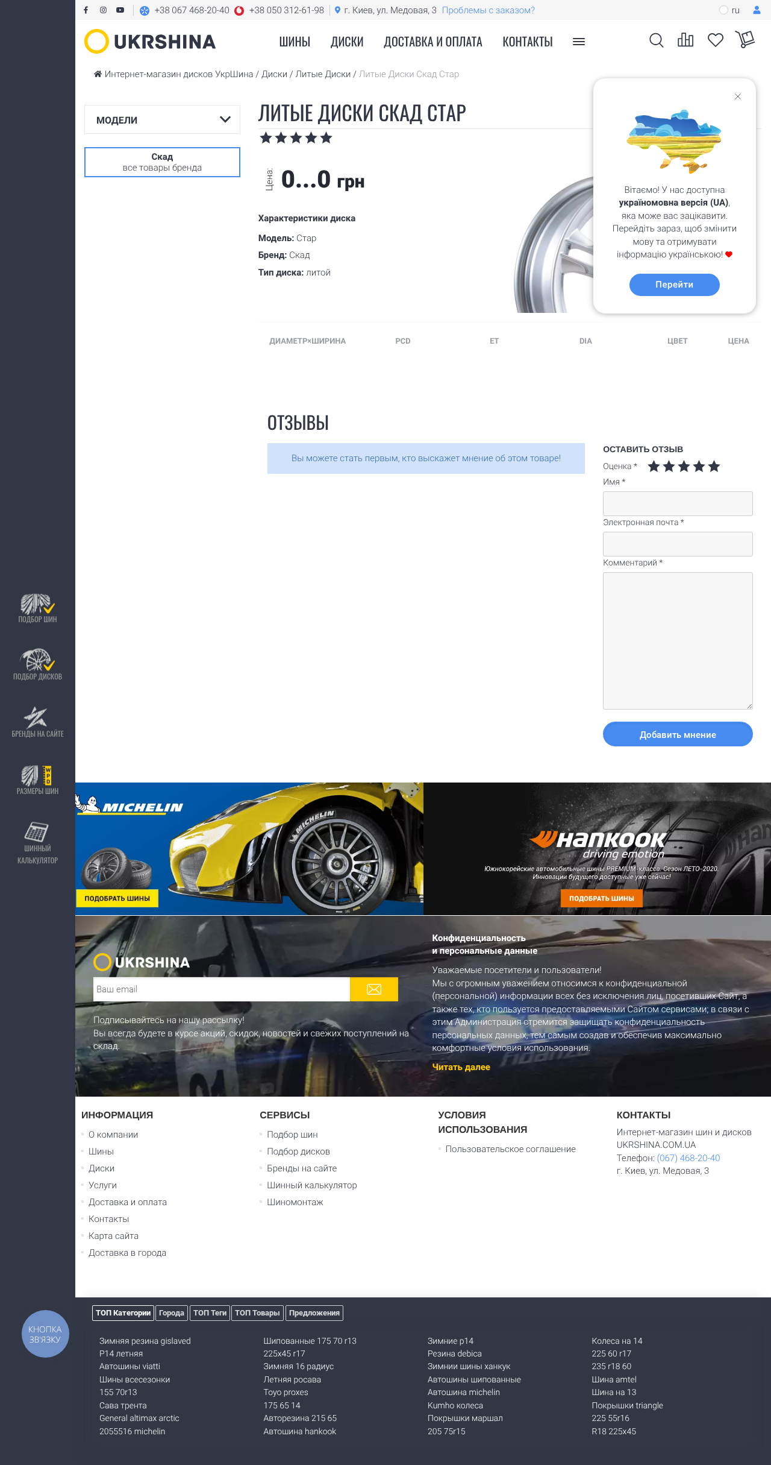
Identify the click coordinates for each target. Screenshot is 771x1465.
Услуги (103, 1185)
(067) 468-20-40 (688, 1158)
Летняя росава (293, 1380)
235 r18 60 (612, 1367)
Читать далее (461, 1067)
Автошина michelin (464, 1392)
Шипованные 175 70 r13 (310, 1341)
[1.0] (653, 466)
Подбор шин (37, 619)
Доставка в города (127, 1252)
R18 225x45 (614, 1432)
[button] (231, 10)
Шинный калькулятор (37, 854)
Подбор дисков (37, 677)
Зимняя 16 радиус (299, 1367)
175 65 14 (282, 1406)
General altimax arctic (139, 1418)
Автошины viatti (129, 1367)
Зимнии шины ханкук (469, 1367)
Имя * (614, 482)
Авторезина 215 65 (300, 1418)
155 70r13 (118, 1392)
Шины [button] (295, 41)
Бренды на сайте (37, 734)
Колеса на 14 (617, 1341)
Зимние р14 (450, 1341)
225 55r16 (610, 1418)
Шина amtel (614, 1380)
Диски (347, 41)
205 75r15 (446, 1432)
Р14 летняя (121, 1354)
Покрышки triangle (628, 1406)
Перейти (674, 284)
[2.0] (661, 466)
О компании (114, 1134)
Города (171, 1312)
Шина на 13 (614, 1392)
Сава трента (123, 1406)
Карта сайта (114, 1235)
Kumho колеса (455, 1406)
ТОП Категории (123, 1312)
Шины (101, 1151)
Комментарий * (633, 563)
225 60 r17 (612, 1354)
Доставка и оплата (433, 41)
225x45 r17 (284, 1354)
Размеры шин (38, 791)
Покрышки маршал (465, 1418)
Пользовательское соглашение (511, 1149)
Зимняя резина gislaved (145, 1341)
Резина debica (455, 1354)
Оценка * (620, 466)
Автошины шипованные (474, 1380)
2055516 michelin (132, 1432)
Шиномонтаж (295, 1202)
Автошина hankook (300, 1432)
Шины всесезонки (134, 1380)
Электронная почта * (643, 523)
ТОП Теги (209, 1312)
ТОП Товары (257, 1312)
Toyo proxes (286, 1392)
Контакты (528, 41)
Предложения (314, 1312)
